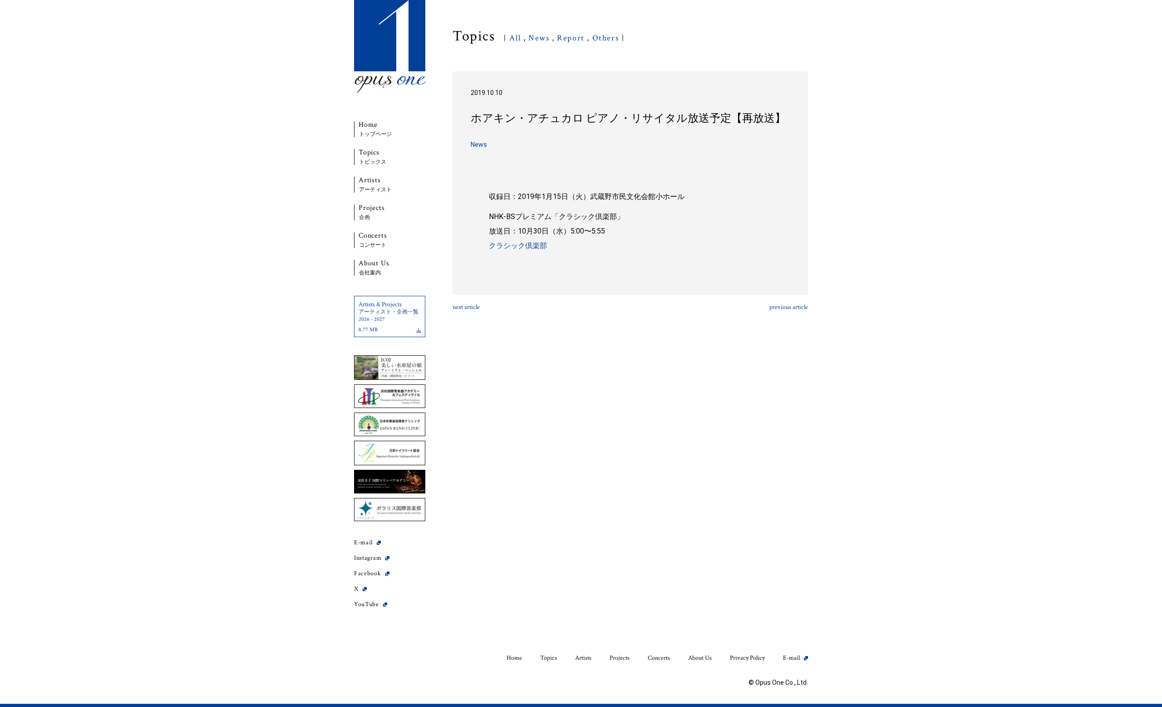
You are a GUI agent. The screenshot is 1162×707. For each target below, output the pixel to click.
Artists (375, 185)
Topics (372, 157)
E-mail (363, 542)
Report (571, 38)
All (515, 38)
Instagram (367, 558)
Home (375, 129)
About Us (374, 268)
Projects (371, 212)
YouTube (366, 604)
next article (466, 307)
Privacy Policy (747, 658)
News (538, 38)
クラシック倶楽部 (518, 245)
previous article (788, 307)
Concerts (373, 240)
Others (605, 38)
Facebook (367, 573)
